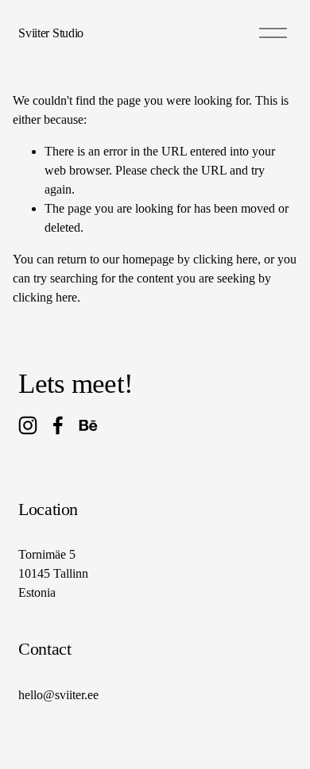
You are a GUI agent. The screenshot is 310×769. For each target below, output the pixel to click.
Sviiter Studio (50, 33)
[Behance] (88, 425)
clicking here (225, 259)
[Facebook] (58, 425)
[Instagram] (27, 425)
